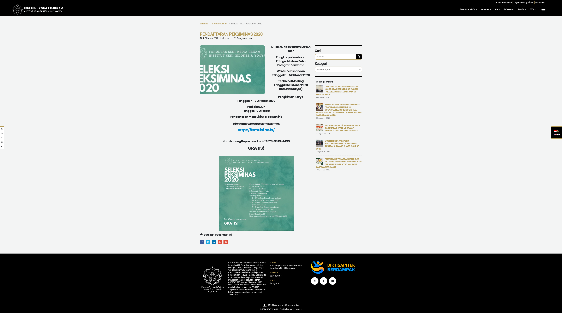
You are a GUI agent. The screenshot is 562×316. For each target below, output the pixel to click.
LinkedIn (214, 242)
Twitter (208, 242)
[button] (540, 2)
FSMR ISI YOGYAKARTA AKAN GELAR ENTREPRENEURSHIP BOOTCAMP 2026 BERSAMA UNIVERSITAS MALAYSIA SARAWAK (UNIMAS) (338, 163)
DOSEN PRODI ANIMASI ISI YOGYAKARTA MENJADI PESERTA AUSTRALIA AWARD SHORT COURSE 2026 (337, 144)
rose (227, 38)
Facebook (202, 242)
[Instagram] (314, 281)
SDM (496, 9)
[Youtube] (332, 281)
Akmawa (485, 9)
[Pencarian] (359, 56)
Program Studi (467, 9)
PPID (532, 9)
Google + (220, 242)
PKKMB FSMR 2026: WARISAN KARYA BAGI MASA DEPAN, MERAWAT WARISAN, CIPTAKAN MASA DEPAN (342, 128)
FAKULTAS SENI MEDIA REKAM (43, 8)
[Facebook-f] (323, 281)
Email (225, 242)
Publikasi (508, 9)
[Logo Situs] (17, 9)
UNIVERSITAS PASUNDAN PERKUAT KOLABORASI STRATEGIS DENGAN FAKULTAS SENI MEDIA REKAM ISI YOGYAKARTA (337, 90)
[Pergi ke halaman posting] (319, 88)
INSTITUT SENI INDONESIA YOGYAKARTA (43, 11)
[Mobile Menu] (543, 9)
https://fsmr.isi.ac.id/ (256, 130)
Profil (521, 9)
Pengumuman (244, 38)
